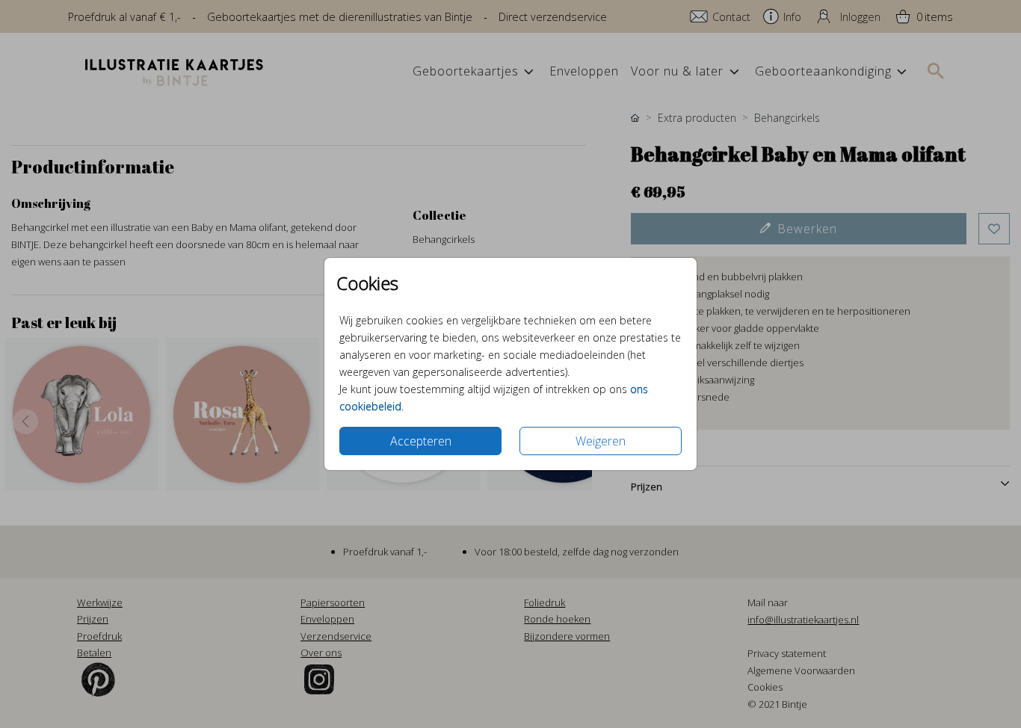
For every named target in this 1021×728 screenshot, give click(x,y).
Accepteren (420, 441)
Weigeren (601, 441)
